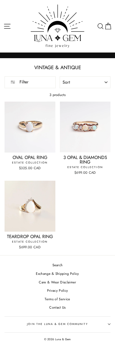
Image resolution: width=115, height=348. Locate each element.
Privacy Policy (57, 290)
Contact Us (57, 307)
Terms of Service (57, 299)
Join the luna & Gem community (57, 324)
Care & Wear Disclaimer (57, 282)
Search (57, 265)
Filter (23, 82)
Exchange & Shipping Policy (57, 273)
